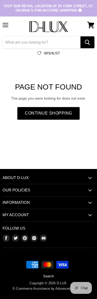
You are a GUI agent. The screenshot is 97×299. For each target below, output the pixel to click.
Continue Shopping (48, 113)
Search (48, 276)
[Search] (87, 42)
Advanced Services (70, 288)
